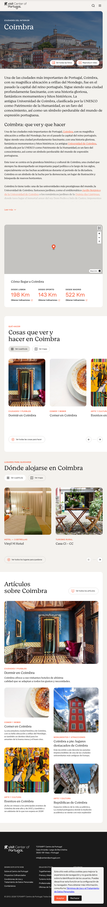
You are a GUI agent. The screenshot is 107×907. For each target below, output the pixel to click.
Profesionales (45, 883)
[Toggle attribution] (99, 271)
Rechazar (74, 898)
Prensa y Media (45, 875)
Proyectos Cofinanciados (15, 875)
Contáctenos (10, 886)
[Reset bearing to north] (99, 242)
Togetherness (45, 871)
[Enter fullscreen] (99, 228)
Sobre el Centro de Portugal (16, 871)
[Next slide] (100, 439)
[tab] (19, 349)
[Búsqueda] (93, 5)
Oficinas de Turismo (47, 887)
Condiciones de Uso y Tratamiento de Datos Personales (18, 880)
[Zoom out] (99, 237)
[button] (100, 5)
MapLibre (93, 271)
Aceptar (60, 898)
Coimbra (68, 131)
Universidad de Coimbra (82, 143)
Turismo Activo (45, 879)
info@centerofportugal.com (48, 858)
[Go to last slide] (89, 439)
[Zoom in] (99, 233)
